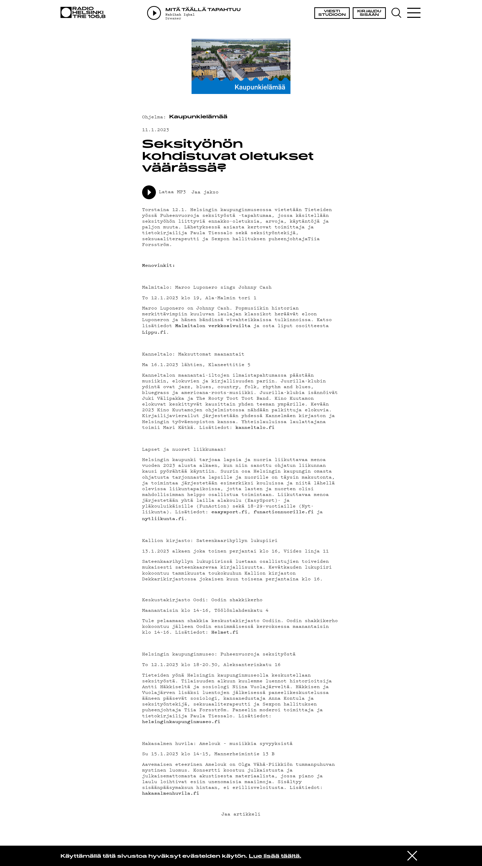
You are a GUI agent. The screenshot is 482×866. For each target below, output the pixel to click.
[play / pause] (149, 192)
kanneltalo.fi (255, 427)
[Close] (412, 855)
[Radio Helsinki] (84, 13)
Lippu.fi (154, 332)
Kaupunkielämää (198, 117)
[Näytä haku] (398, 13)
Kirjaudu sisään (369, 13)
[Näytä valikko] (413, 13)
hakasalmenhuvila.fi (170, 793)
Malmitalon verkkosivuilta (213, 325)
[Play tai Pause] (154, 13)
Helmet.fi (224, 632)
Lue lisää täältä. (275, 856)
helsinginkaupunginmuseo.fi (181, 721)
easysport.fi (229, 511)
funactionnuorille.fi (284, 511)
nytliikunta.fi (163, 518)
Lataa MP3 (172, 191)
